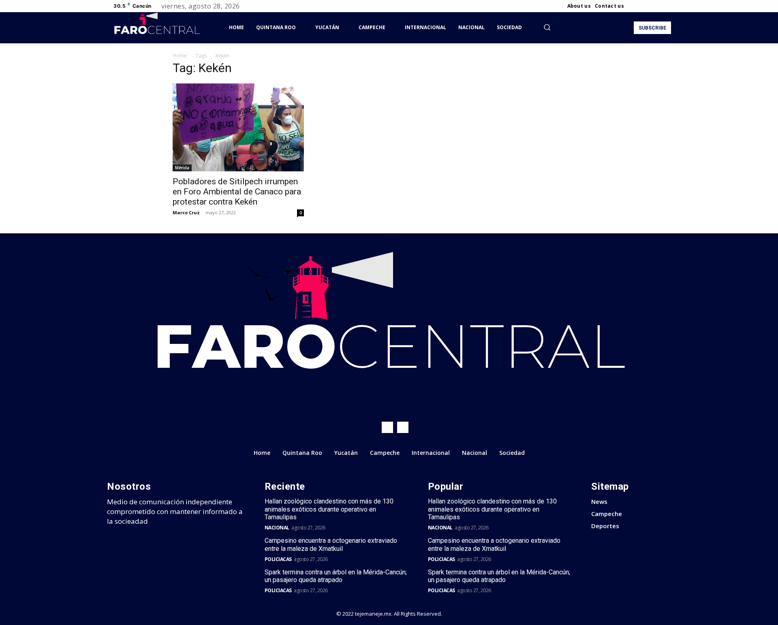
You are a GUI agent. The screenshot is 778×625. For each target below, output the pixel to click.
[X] (656, 6)
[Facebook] (637, 6)
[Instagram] (647, 6)
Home (180, 55)
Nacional (277, 527)
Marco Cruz (186, 212)
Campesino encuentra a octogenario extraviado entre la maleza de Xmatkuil (331, 544)
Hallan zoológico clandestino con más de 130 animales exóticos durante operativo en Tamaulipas (329, 508)
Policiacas (278, 559)
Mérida (182, 168)
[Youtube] (666, 6)
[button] (547, 27)
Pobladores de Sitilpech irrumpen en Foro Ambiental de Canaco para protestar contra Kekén (237, 192)
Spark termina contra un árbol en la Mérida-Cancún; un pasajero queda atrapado (336, 576)
